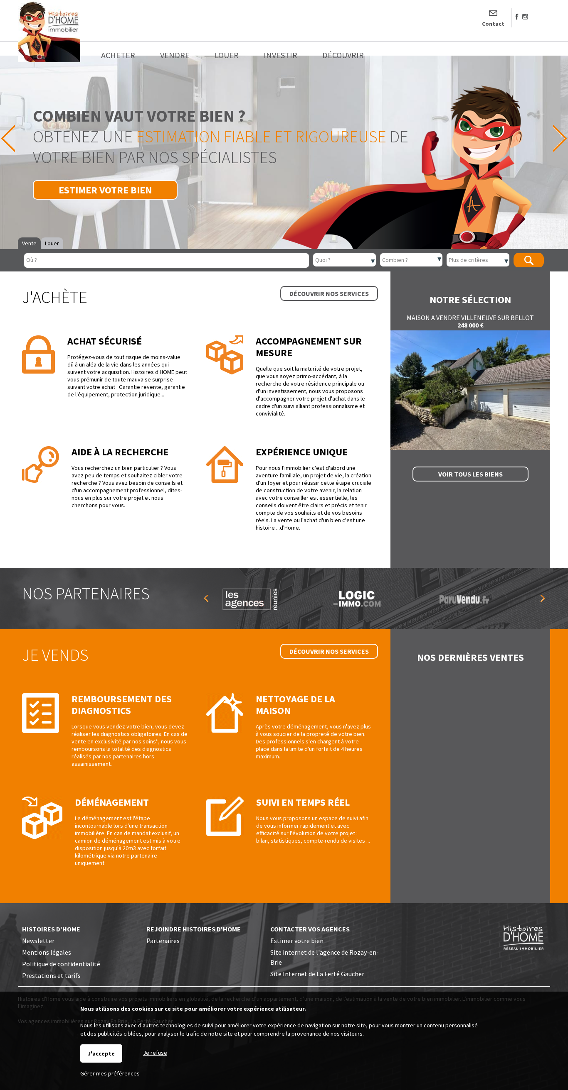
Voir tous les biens (470, 474)
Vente (29, 243)
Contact (493, 23)
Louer (52, 243)
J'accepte (101, 1053)
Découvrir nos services (329, 293)
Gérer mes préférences (110, 1073)
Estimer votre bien (105, 189)
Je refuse (155, 1052)
